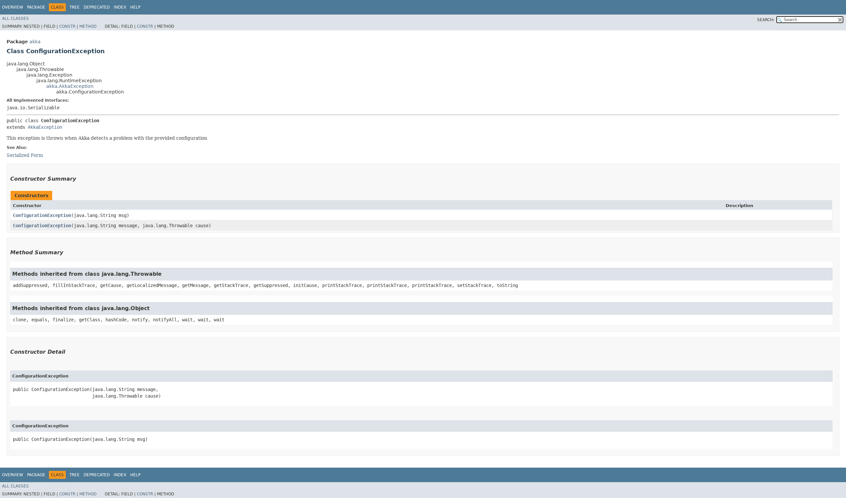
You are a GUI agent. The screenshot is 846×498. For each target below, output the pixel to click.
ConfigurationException (42, 215)
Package (36, 7)
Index (120, 7)
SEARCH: (765, 20)
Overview (12, 7)
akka (35, 41)
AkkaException (45, 127)
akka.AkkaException (70, 86)
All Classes (15, 18)
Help (135, 7)
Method (87, 26)
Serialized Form (25, 155)
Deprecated (97, 7)
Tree (74, 7)
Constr (67, 26)
